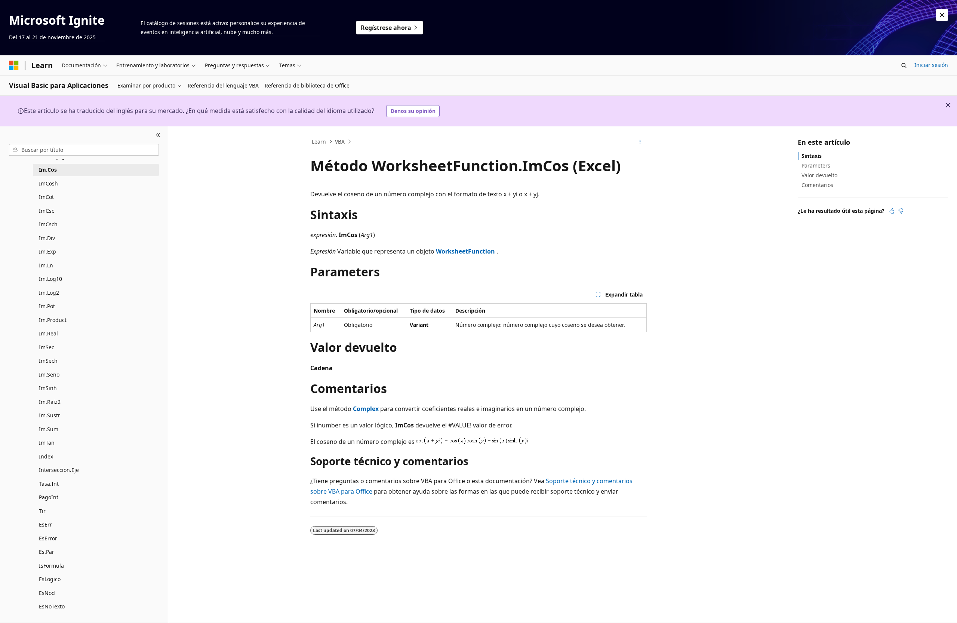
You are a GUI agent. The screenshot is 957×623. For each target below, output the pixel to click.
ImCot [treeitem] (46, 196)
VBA (340, 141)
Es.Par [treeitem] (46, 551)
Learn (319, 141)
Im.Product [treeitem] (53, 319)
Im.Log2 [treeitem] (49, 292)
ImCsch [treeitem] (48, 224)
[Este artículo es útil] (891, 210)
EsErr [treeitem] (45, 524)
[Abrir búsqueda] (903, 65)
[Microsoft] (14, 65)
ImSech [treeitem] (48, 360)
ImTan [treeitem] (47, 442)
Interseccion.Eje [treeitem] (59, 469)
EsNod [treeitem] (47, 592)
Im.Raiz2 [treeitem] (50, 401)
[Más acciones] (640, 142)
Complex (366, 409)
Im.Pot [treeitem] (47, 306)
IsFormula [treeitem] (51, 565)
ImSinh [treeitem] (48, 388)
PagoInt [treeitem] (48, 497)
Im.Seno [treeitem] (49, 374)
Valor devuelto (819, 175)
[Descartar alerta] (942, 15)
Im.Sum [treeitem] (48, 429)
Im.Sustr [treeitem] (49, 415)
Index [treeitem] (46, 456)
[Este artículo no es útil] (900, 210)
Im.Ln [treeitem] (46, 265)
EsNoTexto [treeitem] (52, 606)
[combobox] (84, 150)
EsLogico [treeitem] (50, 579)
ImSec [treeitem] (46, 347)
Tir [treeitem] (42, 511)
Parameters (815, 165)
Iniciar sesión (931, 64)
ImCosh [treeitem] (48, 183)
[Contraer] (158, 135)
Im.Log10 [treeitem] (50, 278)
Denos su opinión (413, 110)
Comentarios (817, 184)
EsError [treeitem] (48, 538)
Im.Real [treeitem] (48, 333)
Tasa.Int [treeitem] (49, 483)
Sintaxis (811, 155)
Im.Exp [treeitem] (47, 251)
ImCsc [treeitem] (46, 210)
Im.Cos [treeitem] (48, 169)
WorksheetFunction (465, 251)
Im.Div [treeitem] (47, 238)
